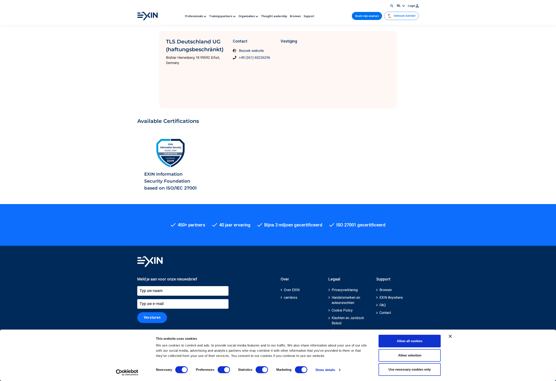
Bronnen (295, 16)
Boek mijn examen (367, 16)
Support (309, 16)
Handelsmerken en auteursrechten (346, 300)
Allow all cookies (409, 341)
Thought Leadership (274, 16)
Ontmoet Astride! (404, 15)
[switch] (224, 369)
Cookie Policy (342, 310)
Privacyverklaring (345, 290)
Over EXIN (292, 290)
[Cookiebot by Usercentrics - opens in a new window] (127, 372)
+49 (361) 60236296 (254, 58)
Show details (325, 370)
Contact (385, 313)
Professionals (194, 16)
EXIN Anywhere (391, 297)
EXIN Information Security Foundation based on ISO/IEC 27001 (170, 181)
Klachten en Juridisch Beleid (348, 320)
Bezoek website (251, 51)
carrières (290, 297)
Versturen (152, 317)
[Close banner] (450, 336)
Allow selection (409, 355)
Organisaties (246, 16)
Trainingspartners (221, 16)
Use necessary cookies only (410, 369)
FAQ (382, 305)
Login (412, 5)
